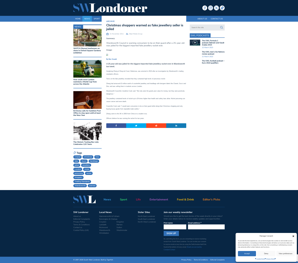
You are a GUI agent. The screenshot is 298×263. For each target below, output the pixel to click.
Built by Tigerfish (107, 260)
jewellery (86, 165)
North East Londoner (146, 216)
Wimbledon (104, 233)
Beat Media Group (135, 34)
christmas (88, 157)
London (78, 169)
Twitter (216, 7)
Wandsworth (80, 185)
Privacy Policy (270, 259)
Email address (194, 223)
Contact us (217, 18)
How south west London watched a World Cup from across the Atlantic (85, 81)
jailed (77, 165)
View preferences (285, 253)
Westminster (122, 230)
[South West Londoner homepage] (110, 7)
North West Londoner (147, 222)
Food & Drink (185, 199)
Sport (123, 199)
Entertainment (159, 199)
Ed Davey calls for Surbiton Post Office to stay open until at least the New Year (87, 113)
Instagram (210, 7)
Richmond (103, 227)
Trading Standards (82, 181)
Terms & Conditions (81, 224)
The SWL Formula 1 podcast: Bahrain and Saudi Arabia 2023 (213, 43)
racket (88, 173)
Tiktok (222, 7)
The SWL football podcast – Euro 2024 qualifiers (213, 62)
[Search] (222, 27)
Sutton (119, 227)
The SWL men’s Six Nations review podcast (213, 53)
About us (202, 18)
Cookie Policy (260, 259)
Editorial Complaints (81, 219)
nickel (87, 169)
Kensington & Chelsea (108, 219)
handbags (94, 161)
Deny (266, 253)
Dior (97, 157)
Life (138, 199)
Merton (119, 224)
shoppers (78, 177)
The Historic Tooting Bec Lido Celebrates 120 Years (86, 143)
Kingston (120, 222)
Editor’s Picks (211, 199)
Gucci (84, 161)
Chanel (77, 157)
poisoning (79, 173)
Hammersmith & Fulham (109, 216)
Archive (110, 21)
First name (168, 223)
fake (76, 161)
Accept (247, 253)
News (107, 199)
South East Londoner (146, 219)
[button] (293, 236)
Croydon (102, 222)
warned (92, 185)
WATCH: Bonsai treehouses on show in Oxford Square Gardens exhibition (87, 50)
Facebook (204, 7)
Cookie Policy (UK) (81, 230)
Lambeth (102, 224)
